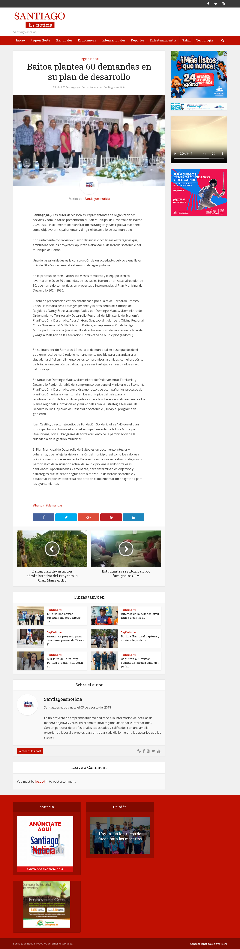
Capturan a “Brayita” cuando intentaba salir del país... (140, 662)
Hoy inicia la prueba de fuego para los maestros (120, 836)
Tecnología (204, 40)
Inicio (20, 40)
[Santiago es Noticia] (39, 19)
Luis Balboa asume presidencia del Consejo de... (64, 617)
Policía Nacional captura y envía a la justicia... (140, 638)
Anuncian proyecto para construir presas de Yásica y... (65, 640)
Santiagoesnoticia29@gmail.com (208, 943)
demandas (55, 505)
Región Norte (40, 40)
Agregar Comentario (83, 87)
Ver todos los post (30, 751)
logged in (41, 781)
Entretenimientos (163, 40)
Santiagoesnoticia (114, 87)
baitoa (39, 505)
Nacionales (64, 40)
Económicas (87, 40)
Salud (186, 40)
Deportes (137, 40)
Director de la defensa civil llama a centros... (140, 615)
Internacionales (113, 40)
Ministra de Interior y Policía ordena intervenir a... (65, 662)
